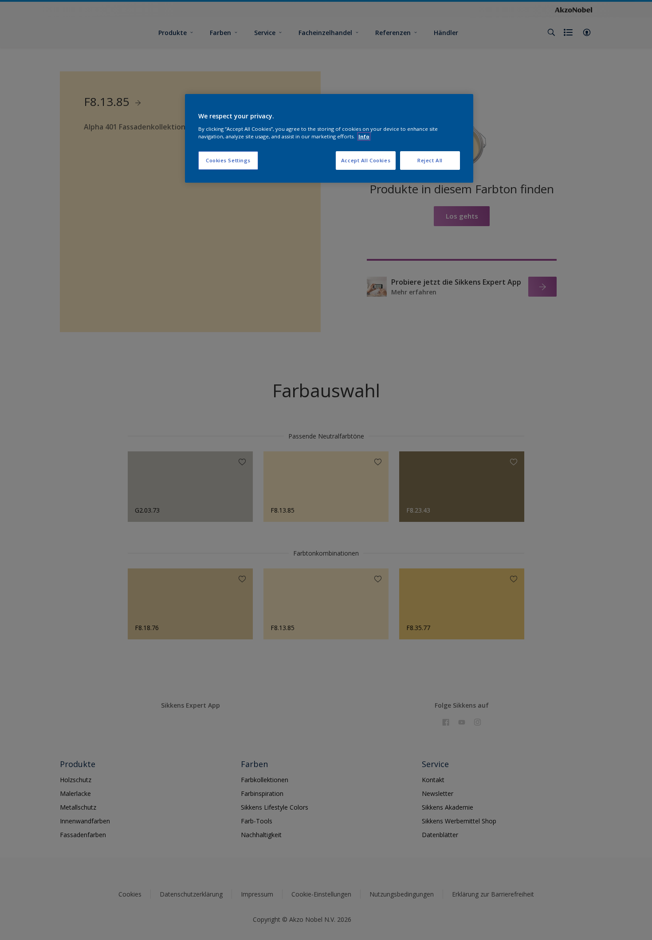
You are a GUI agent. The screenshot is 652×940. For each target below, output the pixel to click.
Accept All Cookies (365, 160)
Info (363, 136)
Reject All (430, 160)
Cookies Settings (228, 160)
